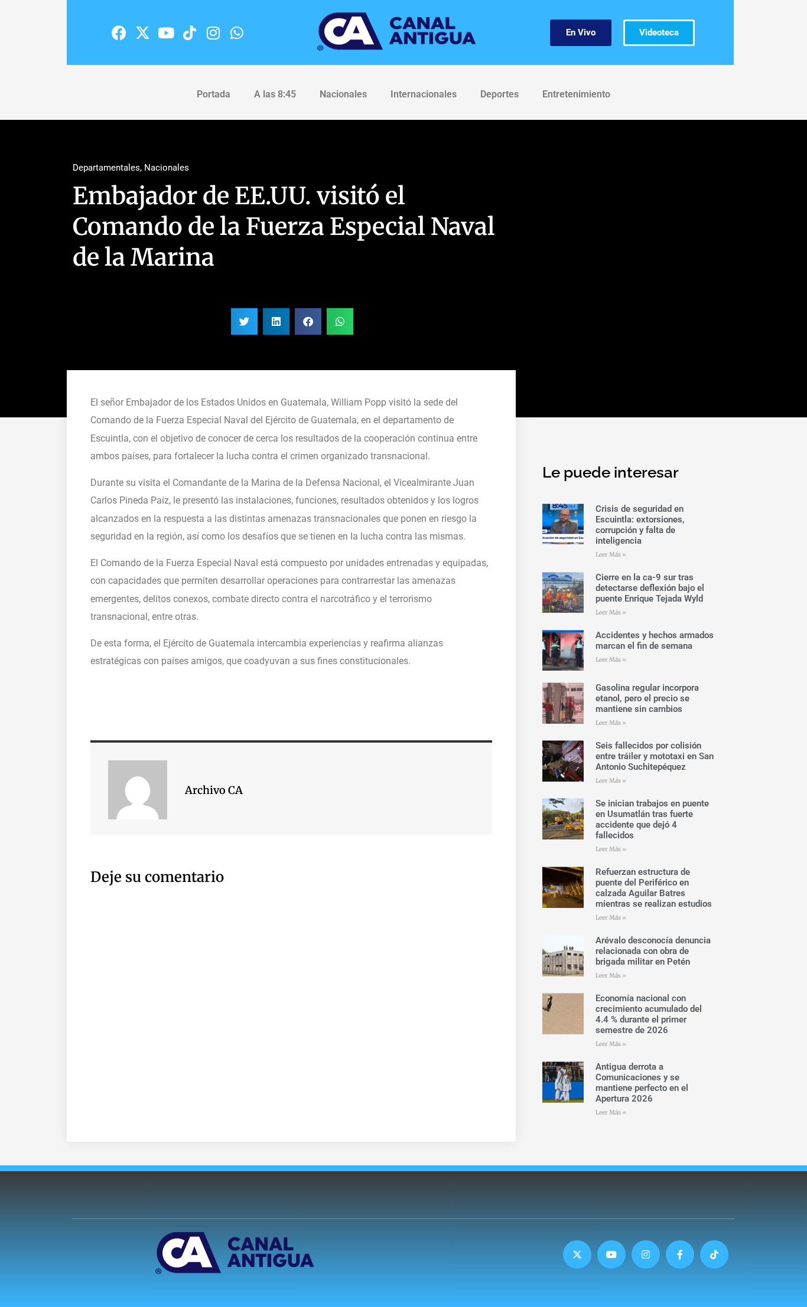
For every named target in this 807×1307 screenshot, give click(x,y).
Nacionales (343, 94)
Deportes (499, 94)
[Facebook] (119, 32)
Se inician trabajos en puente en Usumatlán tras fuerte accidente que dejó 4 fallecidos (652, 819)
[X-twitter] (142, 32)
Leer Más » (611, 554)
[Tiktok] (189, 32)
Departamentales (106, 167)
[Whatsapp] (237, 32)
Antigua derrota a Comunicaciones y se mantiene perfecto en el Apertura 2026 (642, 1082)
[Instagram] (213, 32)
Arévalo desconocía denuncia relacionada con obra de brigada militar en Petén (653, 951)
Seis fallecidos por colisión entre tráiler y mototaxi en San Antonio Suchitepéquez (655, 756)
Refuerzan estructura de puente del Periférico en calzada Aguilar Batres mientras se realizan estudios (654, 888)
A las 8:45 (275, 94)
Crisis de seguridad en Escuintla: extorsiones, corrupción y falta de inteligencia (640, 525)
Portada (213, 94)
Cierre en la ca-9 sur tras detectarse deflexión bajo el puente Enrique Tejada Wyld (650, 588)
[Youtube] (166, 32)
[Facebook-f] (680, 1254)
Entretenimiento (576, 94)
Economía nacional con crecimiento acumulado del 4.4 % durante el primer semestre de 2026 (649, 1014)
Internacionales (424, 94)
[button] (244, 321)
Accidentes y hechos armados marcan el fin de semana (655, 640)
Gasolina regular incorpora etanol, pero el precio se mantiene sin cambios (647, 698)
